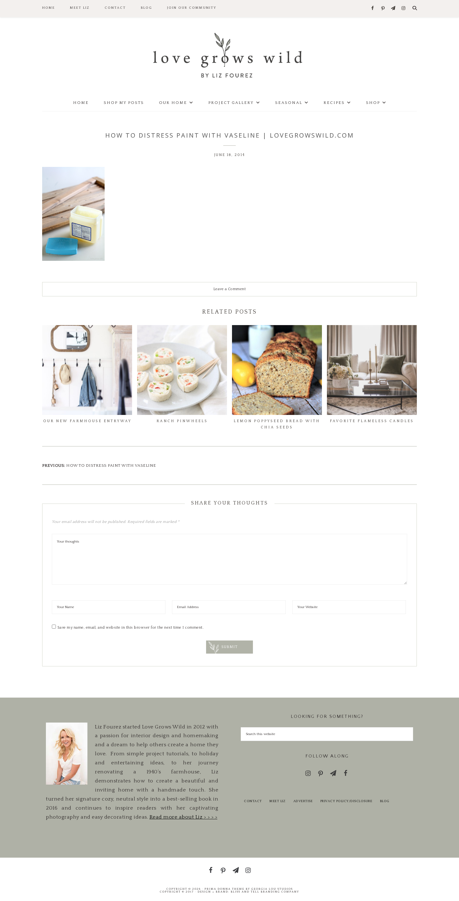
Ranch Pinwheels (182, 421)
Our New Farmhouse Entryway (87, 421)
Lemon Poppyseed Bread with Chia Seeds (277, 424)
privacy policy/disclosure (346, 801)
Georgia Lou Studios (272, 888)
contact (253, 801)
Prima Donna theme (224, 888)
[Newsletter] (393, 8)
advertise (303, 801)
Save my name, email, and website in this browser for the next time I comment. (130, 628)
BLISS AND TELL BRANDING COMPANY (265, 891)
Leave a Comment (229, 289)
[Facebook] (373, 8)
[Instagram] (403, 8)
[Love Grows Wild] (229, 55)
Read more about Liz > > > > (184, 817)
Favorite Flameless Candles (372, 421)
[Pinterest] (383, 8)
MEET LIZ (277, 801)
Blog (384, 801)
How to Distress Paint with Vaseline (111, 465)
